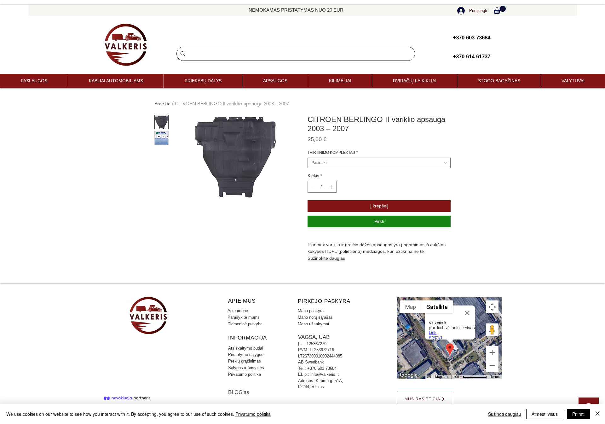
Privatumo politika (253, 414)
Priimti (578, 414)
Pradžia (162, 104)
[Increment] (332, 186)
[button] (499, 10)
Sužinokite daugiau (326, 258)
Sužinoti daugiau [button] (504, 414)
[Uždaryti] (597, 414)
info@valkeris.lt (324, 374)
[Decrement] (312, 186)
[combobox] (379, 163)
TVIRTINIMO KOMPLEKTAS (333, 152)
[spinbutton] (322, 186)
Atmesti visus (545, 414)
